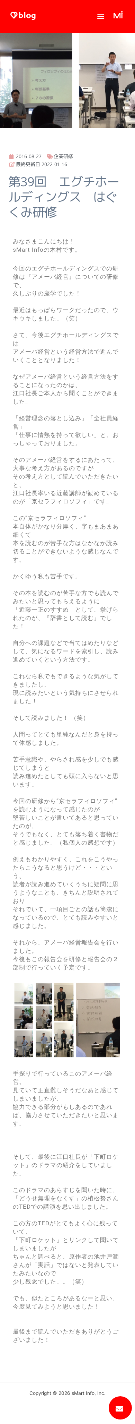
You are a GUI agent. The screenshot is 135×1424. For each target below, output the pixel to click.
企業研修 (63, 156)
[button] (101, 16)
